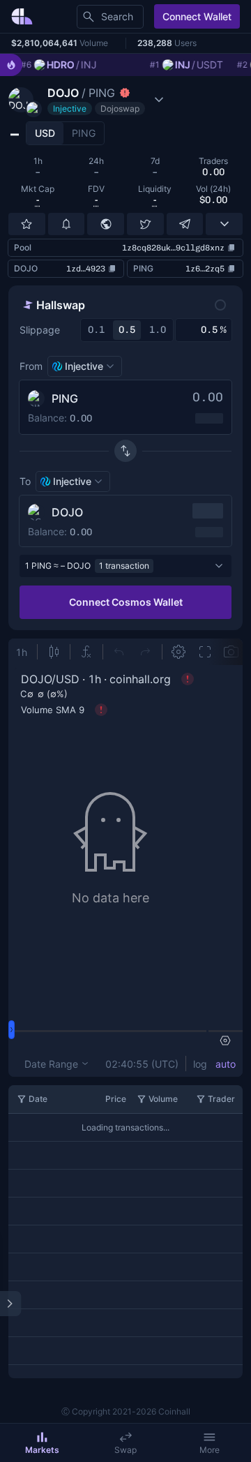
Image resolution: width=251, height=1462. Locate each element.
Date (38, 1099)
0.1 (96, 330)
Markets (42, 1450)
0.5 (127, 330)
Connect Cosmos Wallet (126, 602)
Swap (125, 1450)
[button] (87, 99)
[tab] (44, 133)
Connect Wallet (196, 16)
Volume (163, 1099)
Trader (221, 1099)
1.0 (157, 330)
